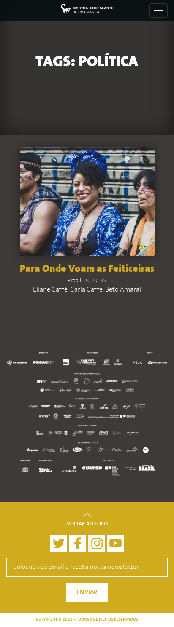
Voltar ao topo (87, 524)
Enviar (87, 592)
